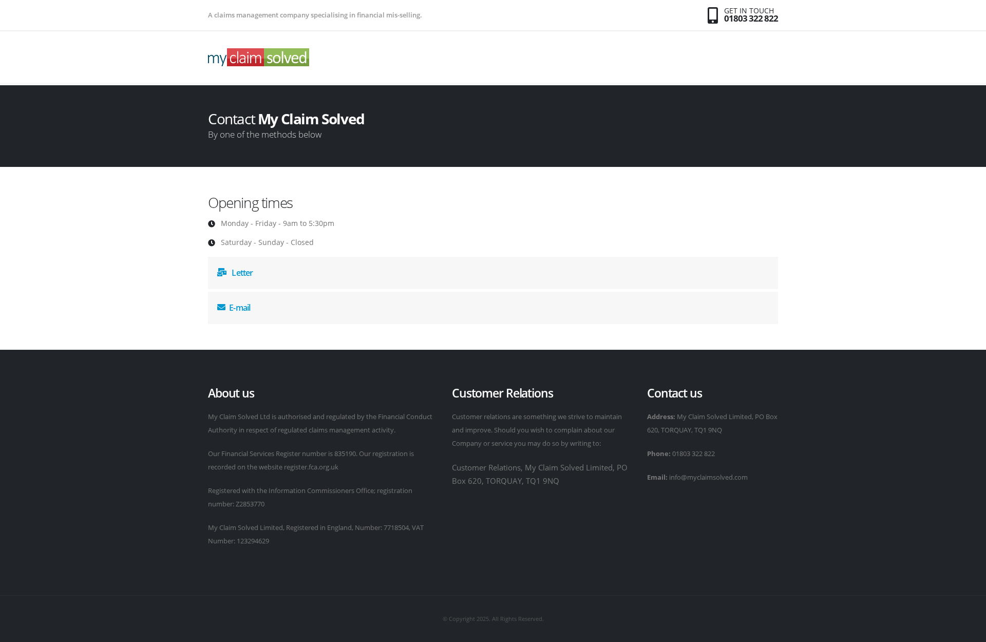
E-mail (239, 307)
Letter (241, 272)
